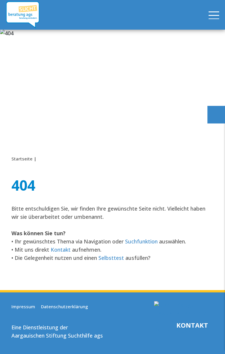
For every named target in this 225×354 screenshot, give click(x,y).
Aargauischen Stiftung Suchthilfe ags (57, 335)
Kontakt (61, 249)
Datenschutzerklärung (64, 306)
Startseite (22, 159)
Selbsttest (111, 257)
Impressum (23, 306)
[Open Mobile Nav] (214, 15)
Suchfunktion (141, 241)
